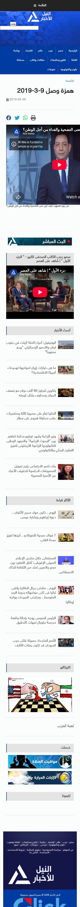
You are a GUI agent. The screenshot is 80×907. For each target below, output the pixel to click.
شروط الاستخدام (16, 850)
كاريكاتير (65, 668)
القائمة (42, 5)
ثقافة (74, 60)
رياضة (16, 50)
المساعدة (44, 852)
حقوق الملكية (34, 850)
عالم (40, 50)
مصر (60, 50)
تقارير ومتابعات (58, 60)
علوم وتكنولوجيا (69, 69)
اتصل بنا (33, 852)
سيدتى (43, 844)
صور (16, 844)
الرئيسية (73, 50)
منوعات (51, 69)
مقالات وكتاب (37, 60)
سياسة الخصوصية (51, 850)
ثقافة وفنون (13, 842)
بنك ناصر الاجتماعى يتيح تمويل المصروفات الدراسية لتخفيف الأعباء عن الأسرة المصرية (32, 471)
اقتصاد (29, 50)
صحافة (20, 60)
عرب (50, 50)
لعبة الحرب (65, 726)
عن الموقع (68, 850)
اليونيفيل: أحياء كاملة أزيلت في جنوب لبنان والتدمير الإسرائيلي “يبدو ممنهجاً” (31, 347)
